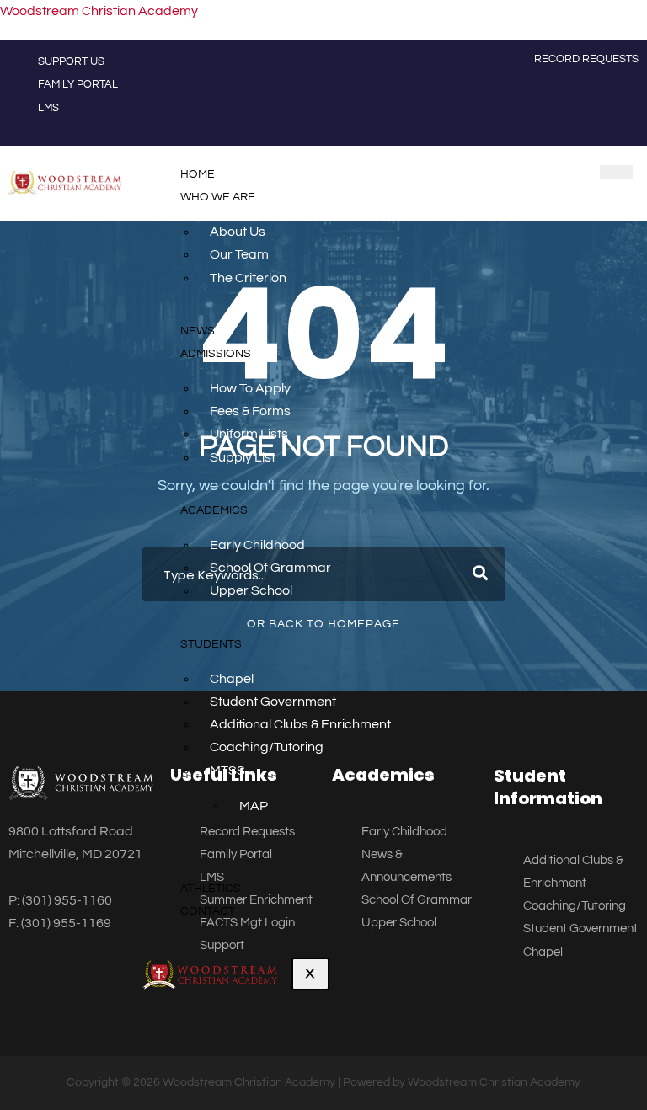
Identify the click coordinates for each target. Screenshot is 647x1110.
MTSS (227, 770)
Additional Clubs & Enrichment (300, 724)
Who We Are (217, 197)
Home (197, 174)
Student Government (273, 701)
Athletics (210, 888)
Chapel (232, 679)
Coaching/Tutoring (267, 747)
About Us (237, 231)
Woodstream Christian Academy (99, 11)
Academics (214, 510)
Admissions (215, 354)
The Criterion (248, 278)
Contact (207, 911)
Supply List (242, 457)
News (197, 331)
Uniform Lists (249, 433)
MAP (253, 806)
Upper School (251, 590)
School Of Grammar (270, 567)
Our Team (239, 254)
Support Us (71, 61)
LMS (48, 108)
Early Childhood (257, 545)
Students (211, 644)
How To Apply (250, 388)
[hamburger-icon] (616, 172)
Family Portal (78, 84)
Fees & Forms (250, 411)
